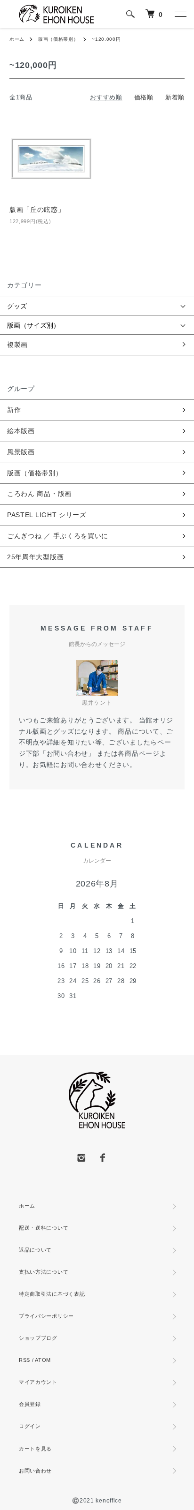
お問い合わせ (35, 1470)
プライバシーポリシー (46, 1316)
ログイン (30, 1426)
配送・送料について (43, 1228)
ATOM (43, 1360)
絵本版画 (21, 431)
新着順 (175, 97)
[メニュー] (180, 14)
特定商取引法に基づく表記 (52, 1294)
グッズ (17, 305)
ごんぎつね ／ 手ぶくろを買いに (57, 536)
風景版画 (21, 452)
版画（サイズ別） (33, 325)
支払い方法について (43, 1272)
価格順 (144, 97)
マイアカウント (38, 1382)
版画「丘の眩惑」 (37, 209)
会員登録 (30, 1404)
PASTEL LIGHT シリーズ (47, 514)
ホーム (16, 39)
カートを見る (35, 1448)
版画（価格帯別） (58, 39)
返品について (35, 1250)
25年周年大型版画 (35, 557)
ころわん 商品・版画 (39, 493)
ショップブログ (38, 1338)
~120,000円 (106, 39)
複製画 (17, 344)
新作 (14, 409)
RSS (24, 1360)
